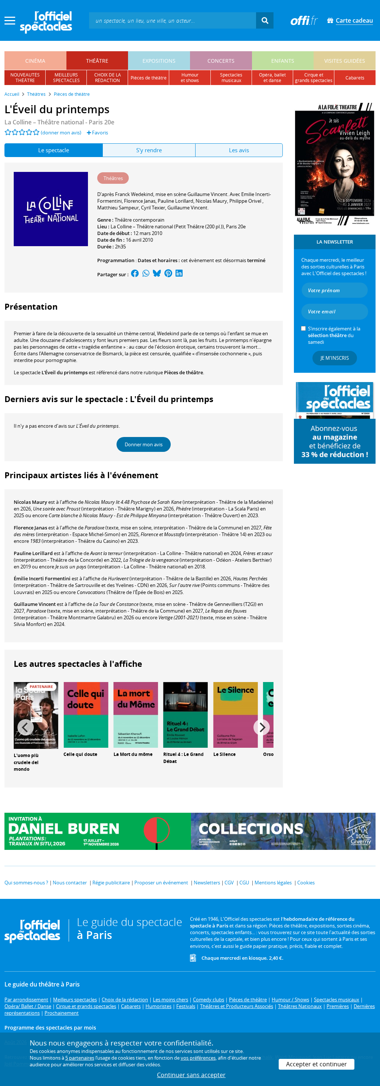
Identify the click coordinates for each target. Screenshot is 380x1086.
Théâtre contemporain (139, 219)
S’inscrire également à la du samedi (334, 335)
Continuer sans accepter (191, 1075)
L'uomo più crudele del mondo (26, 762)
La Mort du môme (133, 754)
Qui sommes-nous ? (26, 882)
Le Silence (224, 754)
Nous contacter (70, 882)
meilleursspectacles (66, 78)
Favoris (99, 132)
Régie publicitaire (111, 882)
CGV (229, 882)
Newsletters (207, 882)
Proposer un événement (161, 882)
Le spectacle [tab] (53, 150)
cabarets (354, 78)
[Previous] (25, 727)
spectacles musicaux (231, 78)
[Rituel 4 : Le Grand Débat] (185, 714)
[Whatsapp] (146, 274)
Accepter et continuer (316, 1064)
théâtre (97, 60)
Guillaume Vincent (35, 604)
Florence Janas (30, 527)
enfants (282, 60)
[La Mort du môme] (136, 714)
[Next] (261, 727)
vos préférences (198, 1057)
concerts (221, 60)
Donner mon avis (144, 444)
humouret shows (190, 78)
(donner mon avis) (61, 132)
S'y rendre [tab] (149, 150)
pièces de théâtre (149, 78)
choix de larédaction (107, 78)
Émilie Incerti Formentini (42, 578)
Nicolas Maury (30, 502)
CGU (244, 882)
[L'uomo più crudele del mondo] (36, 714)
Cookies (306, 882)
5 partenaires (79, 1057)
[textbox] (172, 20)
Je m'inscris (335, 358)
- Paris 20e (59, 122)
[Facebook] (135, 274)
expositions (159, 60)
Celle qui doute (80, 754)
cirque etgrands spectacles (313, 78)
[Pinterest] (168, 274)
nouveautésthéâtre (25, 78)
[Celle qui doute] (85, 714)
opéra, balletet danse (272, 78)
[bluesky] (157, 274)
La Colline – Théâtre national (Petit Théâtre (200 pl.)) (167, 226)
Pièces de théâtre (183, 372)
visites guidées (344, 60)
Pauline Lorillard (33, 553)
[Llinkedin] (179, 274)
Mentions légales (273, 882)
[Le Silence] (235, 714)
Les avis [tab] (239, 150)
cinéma (35, 60)
